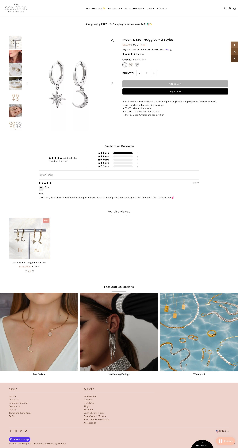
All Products (90, 396)
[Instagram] (16, 431)
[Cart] (234, 8)
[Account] (230, 8)
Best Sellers (39, 374)
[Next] (112, 83)
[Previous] (27, 83)
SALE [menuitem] (149, 8)
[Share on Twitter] (234, 51)
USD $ (222, 431)
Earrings (88, 399)
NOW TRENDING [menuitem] (133, 8)
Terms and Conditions (20, 413)
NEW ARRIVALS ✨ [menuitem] (95, 8)
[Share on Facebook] (234, 45)
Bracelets (88, 409)
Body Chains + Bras (94, 413)
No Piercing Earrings (119, 374)
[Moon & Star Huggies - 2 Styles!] (29, 238)
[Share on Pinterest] (234, 58)
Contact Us (14, 406)
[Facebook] (10, 431)
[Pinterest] (21, 431)
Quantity (128, 73)
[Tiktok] (26, 431)
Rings (87, 406)
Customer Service (18, 403)
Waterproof (199, 374)
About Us (13, 399)
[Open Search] (225, 8)
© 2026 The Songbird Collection (26, 443)
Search (12, 396)
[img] (45, 183)
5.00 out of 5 (70, 158)
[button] (129, 54)
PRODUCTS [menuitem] (114, 8)
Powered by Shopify (55, 443)
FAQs (12, 416)
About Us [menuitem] (162, 8)
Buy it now (175, 91)
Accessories (90, 423)
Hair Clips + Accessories (97, 419)
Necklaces (89, 403)
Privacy (12, 409)
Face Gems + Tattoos (95, 416)
